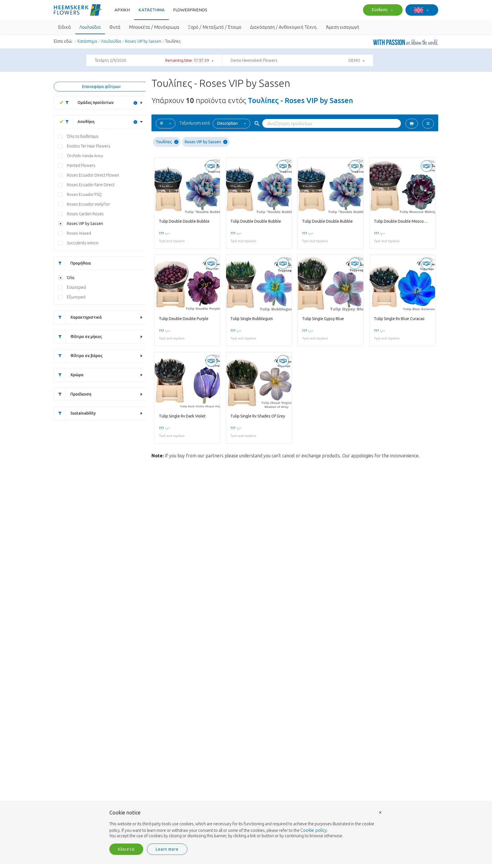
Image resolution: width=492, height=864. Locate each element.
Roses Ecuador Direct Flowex (93, 175)
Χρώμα (76, 374)
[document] (246, 824)
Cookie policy (313, 830)
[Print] (411, 123)
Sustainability (83, 413)
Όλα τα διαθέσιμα (82, 136)
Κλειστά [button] (126, 849)
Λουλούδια (111, 41)
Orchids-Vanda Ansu (85, 155)
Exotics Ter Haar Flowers (88, 146)
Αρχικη (122, 9)
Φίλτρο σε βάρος (86, 355)
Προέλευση (80, 394)
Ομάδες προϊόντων (95, 102)
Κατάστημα (151, 9)
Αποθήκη (86, 121)
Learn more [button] (167, 849)
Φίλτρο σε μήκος (86, 336)
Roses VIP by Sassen (143, 41)
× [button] (380, 812)
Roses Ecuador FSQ (84, 194)
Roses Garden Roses (85, 214)
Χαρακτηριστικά (86, 317)
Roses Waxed (79, 233)
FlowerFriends (190, 9)
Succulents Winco (83, 243)
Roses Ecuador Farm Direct (90, 185)
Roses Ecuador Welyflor (88, 204)
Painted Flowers (81, 165)
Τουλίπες (164, 142)
